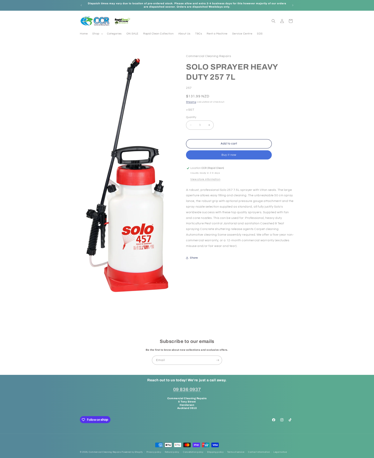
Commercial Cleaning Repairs (105, 452)
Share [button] (194, 257)
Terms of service (235, 452)
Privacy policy (153, 452)
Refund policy (172, 452)
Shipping (191, 102)
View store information (205, 179)
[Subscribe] (217, 360)
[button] (97, 34)
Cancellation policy (193, 452)
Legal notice (280, 452)
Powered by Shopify (132, 452)
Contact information (259, 452)
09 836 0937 (187, 389)
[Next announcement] (292, 5)
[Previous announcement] (81, 5)
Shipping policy (215, 452)
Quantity (191, 117)
